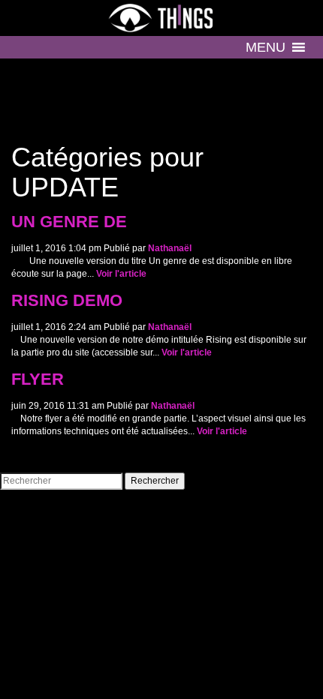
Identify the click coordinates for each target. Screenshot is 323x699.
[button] (265, 47)
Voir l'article (121, 273)
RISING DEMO (66, 301)
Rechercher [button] (155, 481)
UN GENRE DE (69, 222)
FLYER (37, 379)
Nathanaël (170, 248)
